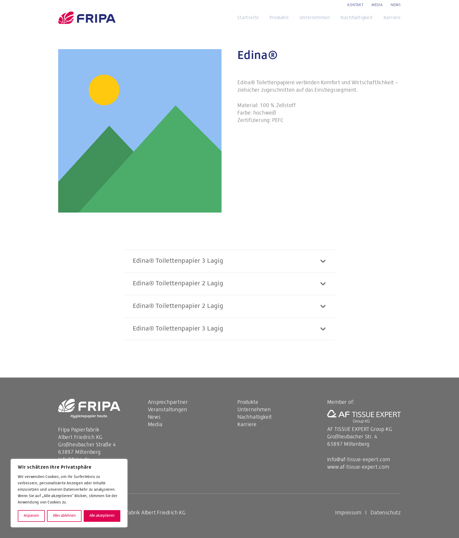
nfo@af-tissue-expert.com (358, 460)
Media (155, 424)
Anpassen (31, 516)
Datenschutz (386, 513)
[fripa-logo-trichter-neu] (87, 18)
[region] (69, 493)
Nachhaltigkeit (254, 417)
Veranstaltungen (167, 410)
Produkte (247, 402)
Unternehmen (254, 410)
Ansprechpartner (168, 402)
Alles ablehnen (64, 516)
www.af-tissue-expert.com (358, 467)
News (154, 417)
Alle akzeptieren (102, 516)
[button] (293, 18)
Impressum (348, 513)
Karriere (246, 424)
